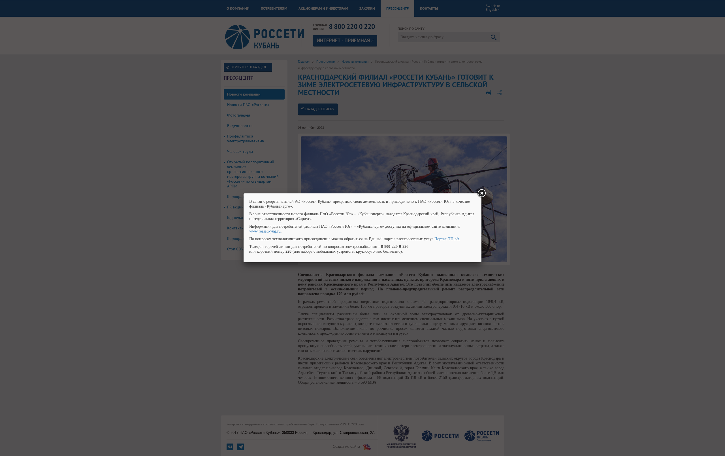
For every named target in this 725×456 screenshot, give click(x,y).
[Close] (481, 193)
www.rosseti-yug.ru (265, 231)
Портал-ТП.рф (446, 239)
